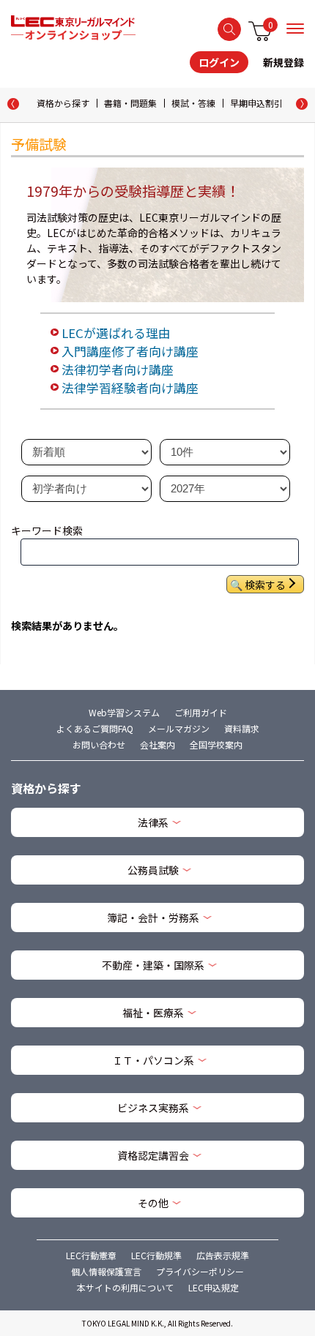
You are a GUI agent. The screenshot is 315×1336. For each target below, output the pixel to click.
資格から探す (63, 103)
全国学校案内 (216, 744)
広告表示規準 (222, 1255)
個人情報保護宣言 (106, 1271)
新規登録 (283, 62)
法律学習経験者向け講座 (130, 388)
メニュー (295, 28)
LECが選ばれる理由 (116, 333)
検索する (229, 29)
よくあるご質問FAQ (94, 728)
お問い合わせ (99, 744)
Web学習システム (124, 712)
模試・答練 (193, 103)
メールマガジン (179, 728)
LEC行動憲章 (91, 1255)
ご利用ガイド (200, 712)
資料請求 (241, 728)
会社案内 (157, 744)
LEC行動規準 (156, 1255)
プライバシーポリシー (200, 1271)
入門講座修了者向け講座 (130, 351)
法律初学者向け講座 (118, 369)
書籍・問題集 (130, 103)
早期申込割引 (256, 103)
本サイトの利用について (125, 1287)
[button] (302, 104)
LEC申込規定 (213, 1287)
